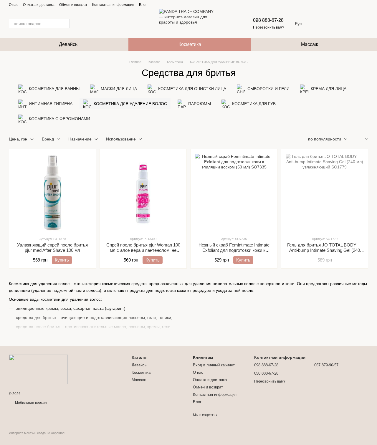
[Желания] (333, 23)
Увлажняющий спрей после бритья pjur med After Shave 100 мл (52, 247)
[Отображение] (362, 139)
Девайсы (69, 44)
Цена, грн (18, 139)
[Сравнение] (348, 23)
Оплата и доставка (38, 5)
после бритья (47, 326)
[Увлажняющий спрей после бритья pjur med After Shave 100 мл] (52, 192)
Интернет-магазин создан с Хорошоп (37, 433)
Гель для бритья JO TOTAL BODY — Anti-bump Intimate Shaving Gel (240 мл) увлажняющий (324, 250)
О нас (13, 5)
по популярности (324, 139)
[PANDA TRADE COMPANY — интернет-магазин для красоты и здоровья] (38, 369)
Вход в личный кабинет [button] (214, 365)
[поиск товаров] (65, 23)
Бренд (48, 139)
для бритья (45, 317)
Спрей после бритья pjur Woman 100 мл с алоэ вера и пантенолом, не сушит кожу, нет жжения (143, 250)
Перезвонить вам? (268, 27)
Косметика (189, 44)
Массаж (309, 44)
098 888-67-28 (268, 20)
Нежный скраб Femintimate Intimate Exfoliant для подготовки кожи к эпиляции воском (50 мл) (234, 250)
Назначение (80, 139)
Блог (143, 5)
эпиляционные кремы (37, 308)
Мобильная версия (30, 403)
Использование (121, 139)
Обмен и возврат (73, 5)
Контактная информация (113, 5)
